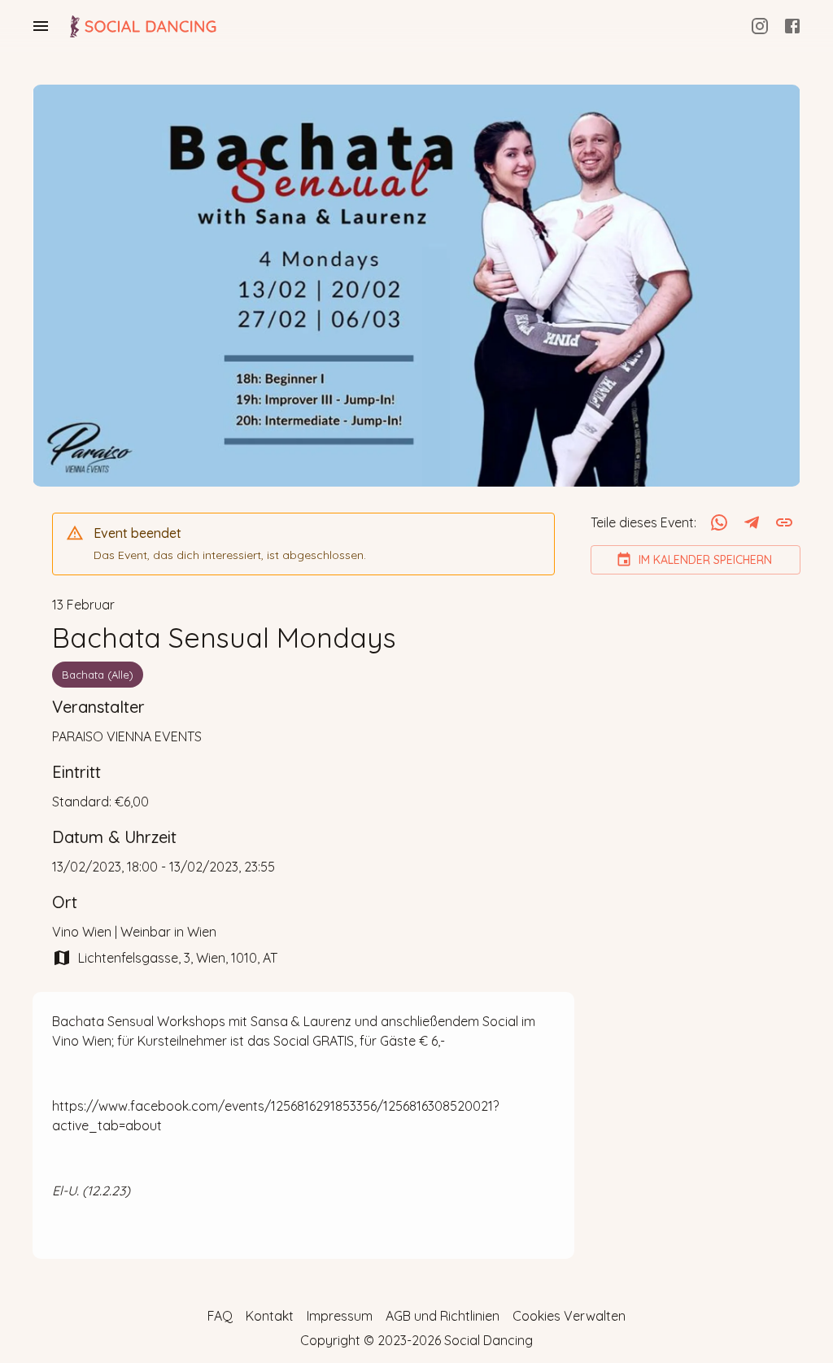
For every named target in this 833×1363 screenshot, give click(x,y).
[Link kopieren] (784, 522)
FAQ (220, 1316)
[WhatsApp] (719, 522)
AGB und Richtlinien (442, 1316)
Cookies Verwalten (569, 1316)
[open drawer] (40, 26)
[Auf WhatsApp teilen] (719, 522)
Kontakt (270, 1316)
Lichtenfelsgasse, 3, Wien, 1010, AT (177, 958)
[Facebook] (792, 26)
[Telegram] (751, 522)
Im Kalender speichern (705, 560)
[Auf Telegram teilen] (751, 522)
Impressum (340, 1316)
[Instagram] (760, 26)
